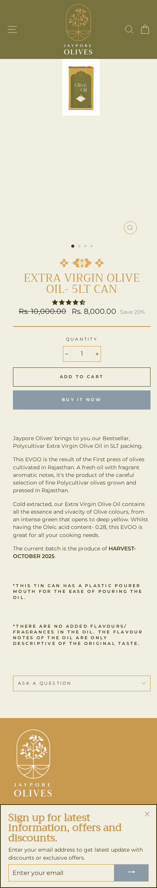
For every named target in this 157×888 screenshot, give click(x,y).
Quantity (82, 339)
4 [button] (92, 247)
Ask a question (45, 683)
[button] (69, 302)
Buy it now (82, 399)
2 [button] (80, 247)
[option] (82, 148)
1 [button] (73, 246)
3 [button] (86, 247)
